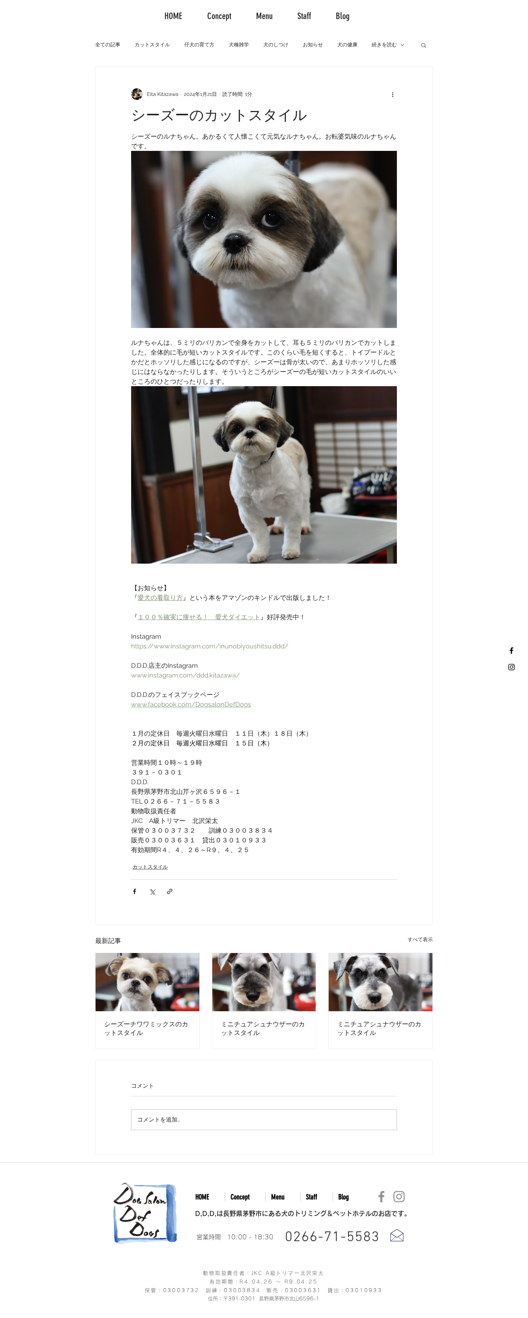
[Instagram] (399, 1196)
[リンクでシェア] (169, 891)
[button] (423, 45)
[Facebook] (381, 1196)
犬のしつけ (275, 44)
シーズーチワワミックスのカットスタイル (146, 1028)
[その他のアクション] (392, 94)
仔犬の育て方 (199, 44)
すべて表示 (420, 939)
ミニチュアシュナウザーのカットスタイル (263, 1028)
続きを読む (384, 44)
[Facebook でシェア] (134, 891)
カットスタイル (152, 44)
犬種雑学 (239, 44)
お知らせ (313, 44)
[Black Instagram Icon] (511, 667)
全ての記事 (107, 44)
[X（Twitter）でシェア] (152, 891)
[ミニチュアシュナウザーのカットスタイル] (264, 982)
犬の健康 (347, 44)
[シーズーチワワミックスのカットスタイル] (147, 982)
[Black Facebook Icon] (511, 650)
